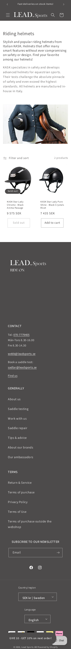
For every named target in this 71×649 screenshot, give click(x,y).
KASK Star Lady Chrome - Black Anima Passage (15, 205)
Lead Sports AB (29, 647)
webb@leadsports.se (22, 354)
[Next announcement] (63, 4)
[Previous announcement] (7, 4)
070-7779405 (21, 335)
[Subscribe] (58, 552)
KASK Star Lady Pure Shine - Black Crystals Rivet (52, 205)
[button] (8, 15)
